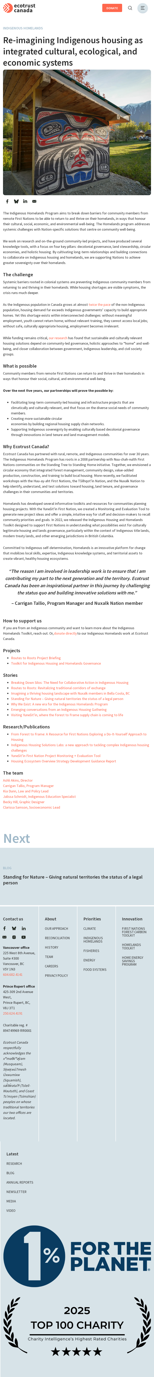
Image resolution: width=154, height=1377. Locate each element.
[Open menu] (143, 8)
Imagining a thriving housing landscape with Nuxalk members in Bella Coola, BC (70, 693)
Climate (89, 928)
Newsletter (16, 1192)
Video (10, 1210)
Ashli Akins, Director (18, 780)
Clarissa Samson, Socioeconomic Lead (31, 807)
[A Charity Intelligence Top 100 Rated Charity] (77, 1326)
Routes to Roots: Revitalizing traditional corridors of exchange (58, 688)
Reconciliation (57, 938)
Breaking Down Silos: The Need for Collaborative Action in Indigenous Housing (70, 682)
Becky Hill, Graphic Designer (24, 802)
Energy (89, 960)
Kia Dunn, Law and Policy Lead (26, 791)
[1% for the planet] (77, 1256)
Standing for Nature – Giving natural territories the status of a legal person (67, 698)
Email (4, 937)
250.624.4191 (13, 1013)
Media (11, 1201)
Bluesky (14, 928)
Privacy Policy (56, 975)
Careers (51, 966)
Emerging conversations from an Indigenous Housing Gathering (59, 709)
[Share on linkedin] (25, 201)
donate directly (65, 633)
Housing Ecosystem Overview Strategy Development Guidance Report (63, 761)
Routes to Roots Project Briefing (36, 658)
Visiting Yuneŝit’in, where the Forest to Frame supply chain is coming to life (67, 715)
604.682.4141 (13, 974)
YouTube (23, 937)
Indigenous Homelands (23, 28)
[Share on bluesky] (16, 201)
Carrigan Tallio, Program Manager (28, 785)
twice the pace (99, 304)
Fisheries (91, 951)
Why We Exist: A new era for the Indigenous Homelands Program (59, 704)
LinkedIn (23, 928)
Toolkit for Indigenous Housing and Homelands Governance (56, 663)
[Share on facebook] (7, 201)
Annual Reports (19, 1182)
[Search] (130, 8)
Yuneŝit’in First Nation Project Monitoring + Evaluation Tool (55, 755)
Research (14, 1163)
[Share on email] (34, 201)
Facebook (4, 928)
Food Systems (94, 969)
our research (58, 338)
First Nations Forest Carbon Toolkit (134, 932)
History (51, 947)
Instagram (14, 937)
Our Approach (56, 928)
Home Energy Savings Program (132, 961)
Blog (7, 868)
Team (49, 957)
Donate (112, 8)
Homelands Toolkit (131, 946)
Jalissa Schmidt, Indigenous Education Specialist (39, 796)
